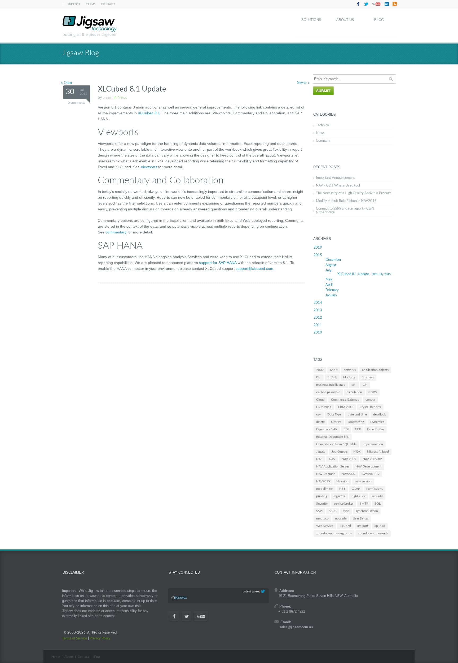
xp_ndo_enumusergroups (334, 533)
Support (74, 4)
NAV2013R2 (371, 473)
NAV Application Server (332, 466)
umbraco (322, 518)
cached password (328, 392)
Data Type (334, 414)
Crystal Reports (370, 407)
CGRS (372, 392)
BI (317, 377)
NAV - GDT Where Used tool (338, 185)
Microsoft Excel (378, 451)
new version (363, 481)
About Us (345, 20)
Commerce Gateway (345, 399)
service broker (343, 503)
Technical (322, 125)
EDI (346, 429)
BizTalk (332, 377)
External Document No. (332, 436)
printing (321, 496)
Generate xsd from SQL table (336, 444)
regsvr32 (339, 496)
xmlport (362, 525)
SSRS (333, 511)
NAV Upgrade (325, 473)
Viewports (149, 167)
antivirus (350, 369)
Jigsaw (320, 451)
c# (353, 384)
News (320, 133)
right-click (358, 496)
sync (346, 511)
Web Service (324, 525)
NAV (332, 459)
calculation (354, 392)
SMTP (364, 503)
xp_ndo (380, 525)
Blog (379, 20)
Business (368, 377)
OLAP (356, 488)
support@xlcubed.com (254, 268)
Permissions (374, 488)
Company (323, 140)
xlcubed (345, 525)
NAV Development (368, 466)
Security (322, 503)
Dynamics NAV (326, 429)
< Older (66, 82)
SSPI (319, 511)
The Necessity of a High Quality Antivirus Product (353, 193)
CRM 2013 (345, 407)
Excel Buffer (375, 429)
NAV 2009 (349, 459)
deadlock (379, 414)
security (377, 496)
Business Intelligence (330, 384)
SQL (378, 503)
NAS (319, 459)
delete (320, 421)
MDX (357, 451)
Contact (108, 4)
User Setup (360, 518)
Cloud (320, 399)
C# (365, 384)
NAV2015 (323, 481)
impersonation (373, 444)
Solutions (311, 20)
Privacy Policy (100, 638)
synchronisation (367, 511)
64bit (333, 369)
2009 (320, 369)
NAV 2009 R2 (372, 459)
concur (370, 399)
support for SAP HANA (218, 263)
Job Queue (339, 451)
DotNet (336, 421)
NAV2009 (348, 473)
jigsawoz (180, 597)
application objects (375, 369)
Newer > (303, 82)
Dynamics (377, 421)
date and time (357, 414)
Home (55, 656)
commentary (115, 232)
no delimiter (324, 488)
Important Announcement (335, 178)
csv (318, 414)
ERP (358, 429)
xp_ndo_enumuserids (373, 533)
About (68, 656)
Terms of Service (74, 638)
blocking (349, 377)
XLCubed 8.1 (149, 113)
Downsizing (356, 421)
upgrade (340, 518)
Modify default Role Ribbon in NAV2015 (346, 201)
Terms (91, 4)
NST (342, 488)
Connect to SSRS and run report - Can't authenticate (345, 210)
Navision (342, 481)
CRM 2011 (324, 407)
